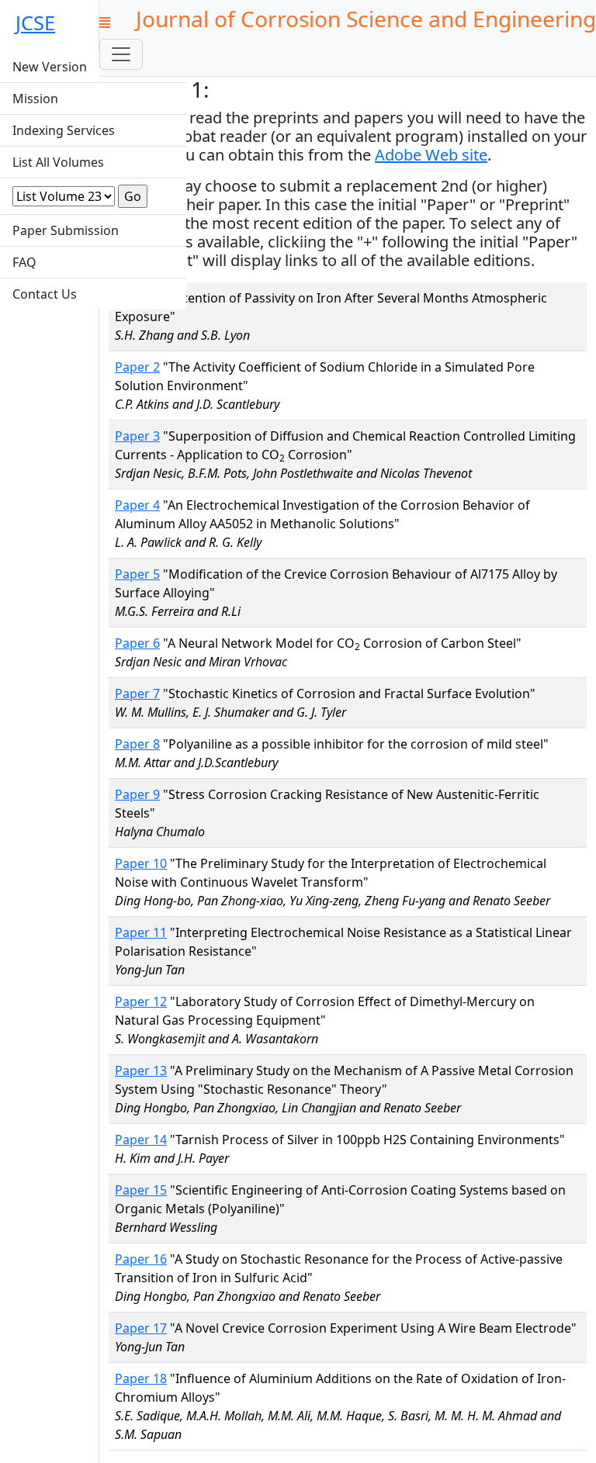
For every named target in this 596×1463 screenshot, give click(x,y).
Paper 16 (141, 1259)
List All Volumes (58, 162)
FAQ (24, 262)
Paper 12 (141, 1001)
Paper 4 (137, 505)
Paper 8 (137, 743)
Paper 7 (137, 693)
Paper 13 (141, 1070)
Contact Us (44, 294)
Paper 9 (137, 794)
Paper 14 (141, 1139)
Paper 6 (137, 643)
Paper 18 (141, 1378)
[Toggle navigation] (121, 54)
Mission (35, 98)
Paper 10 (141, 863)
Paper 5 (137, 574)
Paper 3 (137, 435)
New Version (49, 66)
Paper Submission (65, 230)
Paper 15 (141, 1189)
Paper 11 (141, 932)
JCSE (35, 22)
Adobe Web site (431, 154)
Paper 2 (137, 366)
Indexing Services (63, 130)
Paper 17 (141, 1328)
